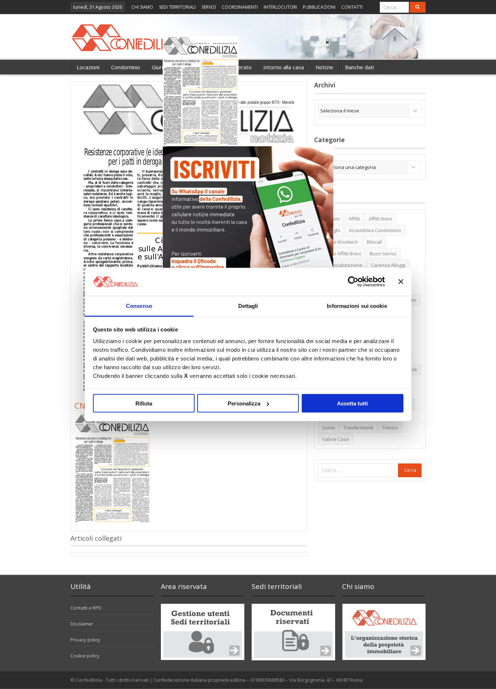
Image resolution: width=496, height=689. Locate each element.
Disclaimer (81, 623)
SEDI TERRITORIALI (177, 7)
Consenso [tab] (139, 305)
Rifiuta (143, 403)
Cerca (410, 470)
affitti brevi (380, 218)
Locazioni (88, 67)
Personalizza (244, 403)
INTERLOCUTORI (280, 7)
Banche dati (359, 67)
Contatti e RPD (86, 608)
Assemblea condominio (375, 230)
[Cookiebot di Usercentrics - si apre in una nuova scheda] (353, 281)
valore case (335, 439)
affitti (354, 218)
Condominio (125, 67)
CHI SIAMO (142, 7)
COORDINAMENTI (240, 7)
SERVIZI (209, 7)
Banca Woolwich (340, 242)
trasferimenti (358, 427)
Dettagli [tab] (248, 305)
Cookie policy (84, 655)
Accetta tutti (352, 403)
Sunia (328, 427)
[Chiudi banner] (400, 281)
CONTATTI (352, 7)
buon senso (383, 253)
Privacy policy (85, 639)
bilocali (374, 242)
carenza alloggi (388, 265)
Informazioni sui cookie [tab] (357, 305)
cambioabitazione (342, 265)
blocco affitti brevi (341, 253)
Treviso (390, 427)
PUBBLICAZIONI (319, 7)
